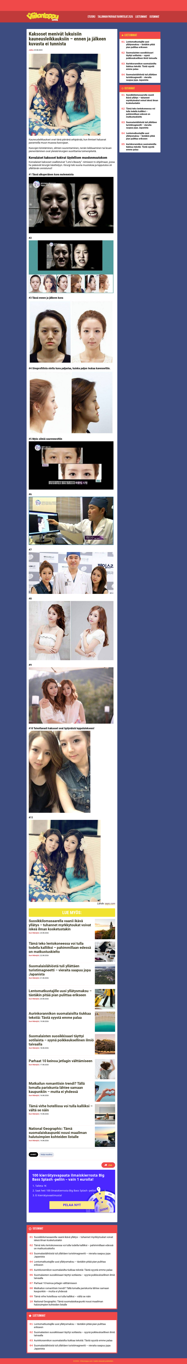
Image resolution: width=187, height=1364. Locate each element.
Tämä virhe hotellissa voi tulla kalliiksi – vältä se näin (61, 1108)
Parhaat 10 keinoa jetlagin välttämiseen (60, 1061)
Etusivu (91, 17)
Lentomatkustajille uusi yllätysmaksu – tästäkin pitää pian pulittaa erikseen (60, 993)
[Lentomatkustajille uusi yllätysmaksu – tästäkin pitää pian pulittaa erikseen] (105, 999)
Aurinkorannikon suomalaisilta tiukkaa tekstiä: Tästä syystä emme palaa (60, 1015)
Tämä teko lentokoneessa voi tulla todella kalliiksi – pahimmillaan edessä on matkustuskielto (60, 947)
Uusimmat (154, 17)
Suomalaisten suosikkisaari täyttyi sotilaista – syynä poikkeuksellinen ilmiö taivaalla (61, 1040)
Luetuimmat (141, 17)
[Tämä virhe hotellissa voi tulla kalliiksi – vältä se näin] (105, 1114)
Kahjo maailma (46, 1154)
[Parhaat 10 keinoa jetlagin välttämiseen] (105, 1069)
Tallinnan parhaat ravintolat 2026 (115, 17)
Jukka (31, 50)
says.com (110, 903)
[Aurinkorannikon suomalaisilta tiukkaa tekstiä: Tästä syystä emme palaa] (105, 1022)
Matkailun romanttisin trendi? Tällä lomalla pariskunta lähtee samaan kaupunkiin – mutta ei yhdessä (57, 1087)
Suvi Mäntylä (34, 933)
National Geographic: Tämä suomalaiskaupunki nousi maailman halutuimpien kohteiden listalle (58, 1133)
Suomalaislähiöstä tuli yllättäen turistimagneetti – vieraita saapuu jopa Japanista (60, 970)
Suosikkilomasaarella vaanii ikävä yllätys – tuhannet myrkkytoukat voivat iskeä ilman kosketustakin (60, 925)
